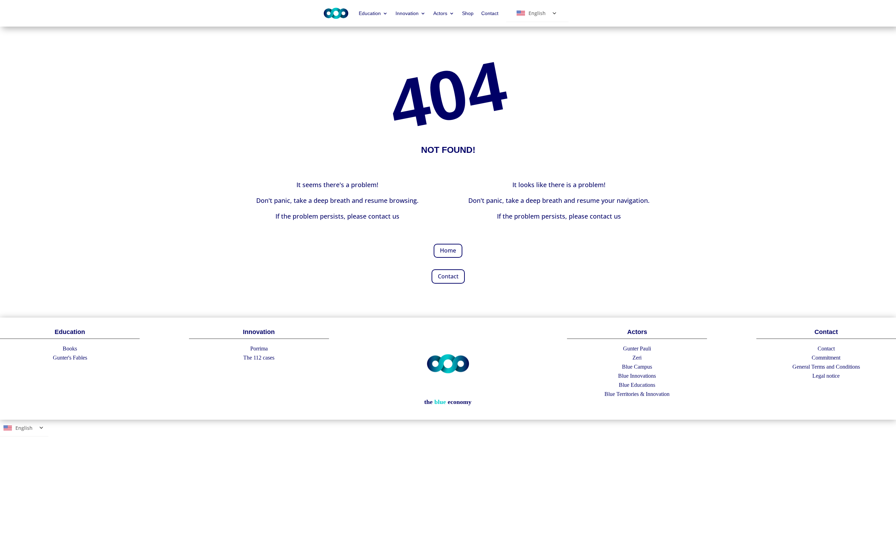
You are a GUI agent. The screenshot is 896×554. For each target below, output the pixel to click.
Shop (468, 13)
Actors (440, 13)
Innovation (407, 13)
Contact (489, 13)
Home (448, 250)
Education (370, 13)
